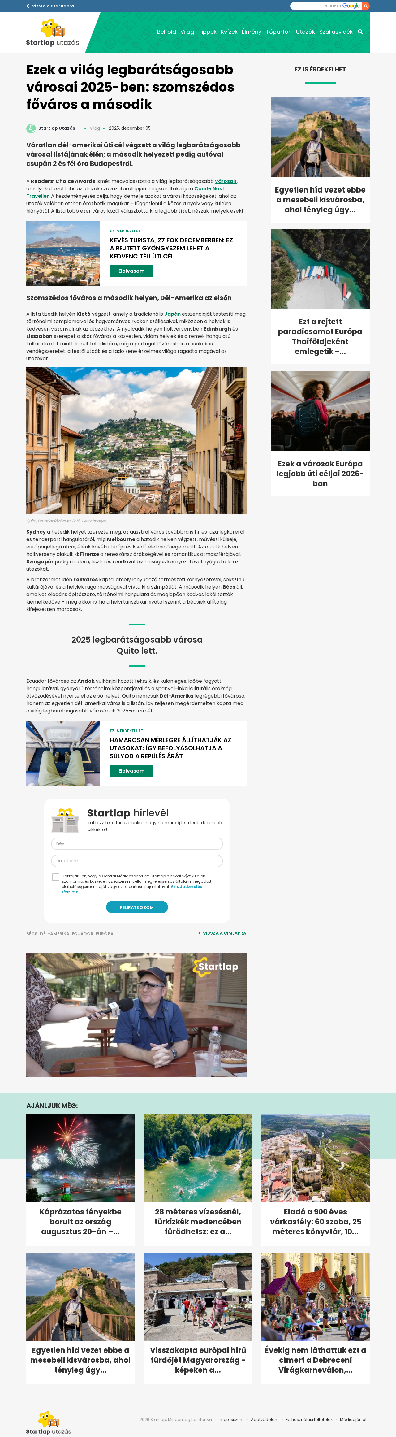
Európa (105, 934)
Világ (187, 32)
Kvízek (229, 32)
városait (226, 181)
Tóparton (279, 32)
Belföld (166, 32)
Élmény (251, 32)
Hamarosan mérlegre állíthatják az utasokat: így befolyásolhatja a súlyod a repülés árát (170, 748)
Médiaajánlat (353, 1419)
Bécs (31, 934)
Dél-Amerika (54, 934)
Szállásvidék (336, 32)
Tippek (207, 32)
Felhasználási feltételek (309, 1419)
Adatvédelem (265, 1419)
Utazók (305, 32)
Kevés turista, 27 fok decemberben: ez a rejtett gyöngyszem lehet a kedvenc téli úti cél (171, 248)
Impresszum (231, 1419)
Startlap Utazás (56, 128)
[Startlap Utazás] (55, 32)
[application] (137, 1015)
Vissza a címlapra (224, 933)
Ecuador (82, 934)
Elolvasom (131, 271)
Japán (172, 314)
